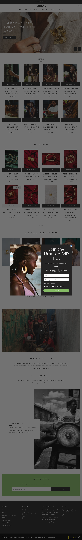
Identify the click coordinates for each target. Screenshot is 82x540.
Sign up (56, 291)
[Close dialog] (71, 246)
